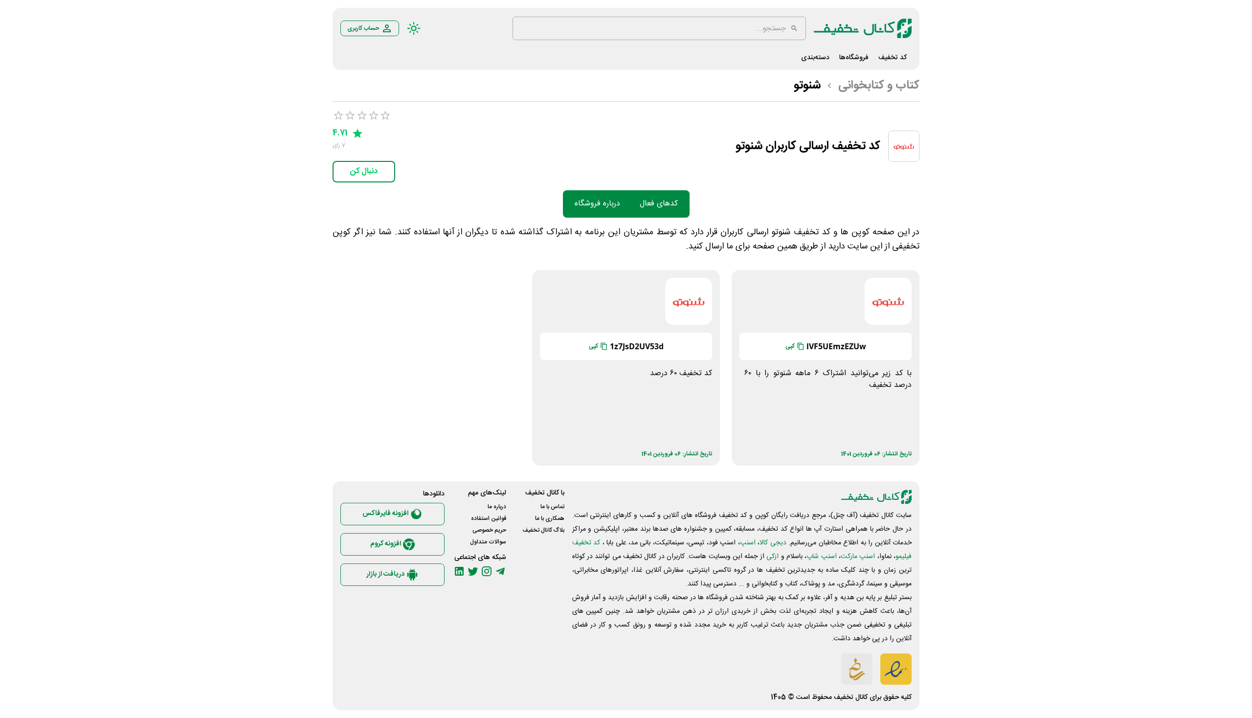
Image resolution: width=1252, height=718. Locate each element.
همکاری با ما (549, 518)
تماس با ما (552, 507)
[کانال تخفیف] (863, 28)
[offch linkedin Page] (459, 571)
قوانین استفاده (488, 518)
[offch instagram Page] (486, 571)
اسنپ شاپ (821, 556)
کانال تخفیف (851, 697)
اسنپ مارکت (858, 556)
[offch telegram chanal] (500, 571)
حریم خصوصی (489, 530)
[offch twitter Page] (473, 571)
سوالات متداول (488, 542)
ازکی (772, 556)
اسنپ (748, 543)
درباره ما (497, 507)
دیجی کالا (773, 543)
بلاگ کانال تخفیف (543, 530)
